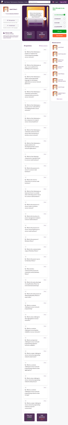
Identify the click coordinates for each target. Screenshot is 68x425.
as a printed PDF (58, 26)
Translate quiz (12, 25)
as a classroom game (59, 14)
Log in (56, 2)
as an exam (56, 22)
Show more (59, 99)
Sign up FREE (63, 2)
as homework (57, 18)
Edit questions (12, 20)
